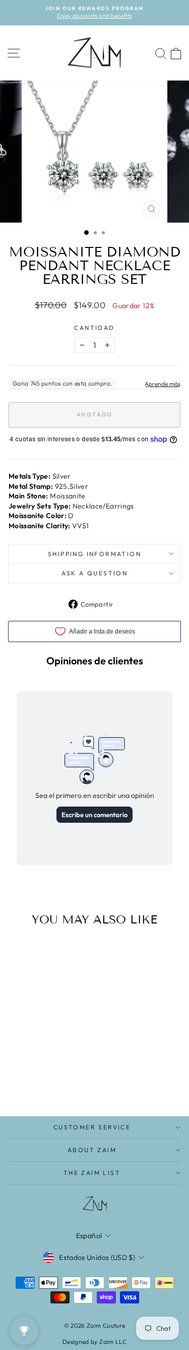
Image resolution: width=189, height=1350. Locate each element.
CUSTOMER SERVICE (92, 1127)
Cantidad (94, 327)
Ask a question (94, 573)
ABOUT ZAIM (92, 1150)
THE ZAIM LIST (92, 1172)
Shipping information (94, 554)
